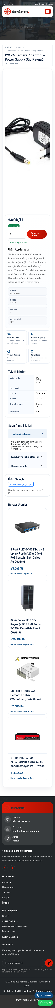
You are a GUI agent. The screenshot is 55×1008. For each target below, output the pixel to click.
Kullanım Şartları (10, 936)
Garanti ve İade (19, 465)
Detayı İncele (16, 574)
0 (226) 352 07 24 (21, 821)
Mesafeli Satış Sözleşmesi (15, 926)
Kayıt (43, 4)
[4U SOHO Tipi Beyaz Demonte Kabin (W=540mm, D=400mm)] (27, 668)
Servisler (6, 892)
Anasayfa (6, 882)
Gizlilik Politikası (10, 921)
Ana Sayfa (8, 47)
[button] (48, 11)
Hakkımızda (7, 887)
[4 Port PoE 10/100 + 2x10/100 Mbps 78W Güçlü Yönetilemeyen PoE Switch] (27, 735)
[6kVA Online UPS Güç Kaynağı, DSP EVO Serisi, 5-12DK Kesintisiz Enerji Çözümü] (27, 597)
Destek (5, 916)
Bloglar (5, 897)
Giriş (36, 4)
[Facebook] (12, 867)
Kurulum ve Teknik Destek (25, 456)
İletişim (6, 902)
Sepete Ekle (35, 234)
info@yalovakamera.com (25, 831)
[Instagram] (4, 867)
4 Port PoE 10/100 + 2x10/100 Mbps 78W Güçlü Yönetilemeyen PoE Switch (27, 761)
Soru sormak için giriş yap (21, 484)
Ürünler (19, 47)
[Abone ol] (49, 963)
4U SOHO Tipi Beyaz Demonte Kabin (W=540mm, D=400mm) (25, 695)
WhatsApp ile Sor (18, 242)
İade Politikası (9, 931)
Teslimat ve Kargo (21, 433)
